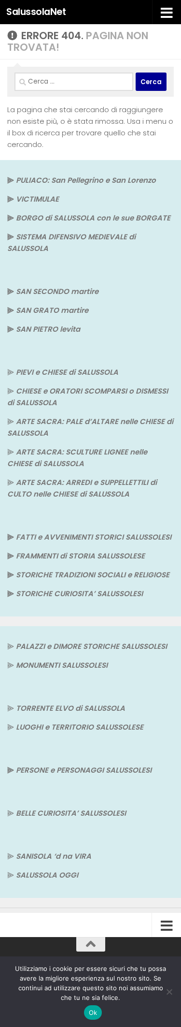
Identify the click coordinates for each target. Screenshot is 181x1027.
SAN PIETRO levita (48, 329)
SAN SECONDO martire (57, 291)
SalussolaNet (36, 11)
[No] (169, 992)
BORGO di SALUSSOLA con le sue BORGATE (93, 218)
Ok (93, 1012)
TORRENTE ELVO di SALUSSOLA (70, 708)
